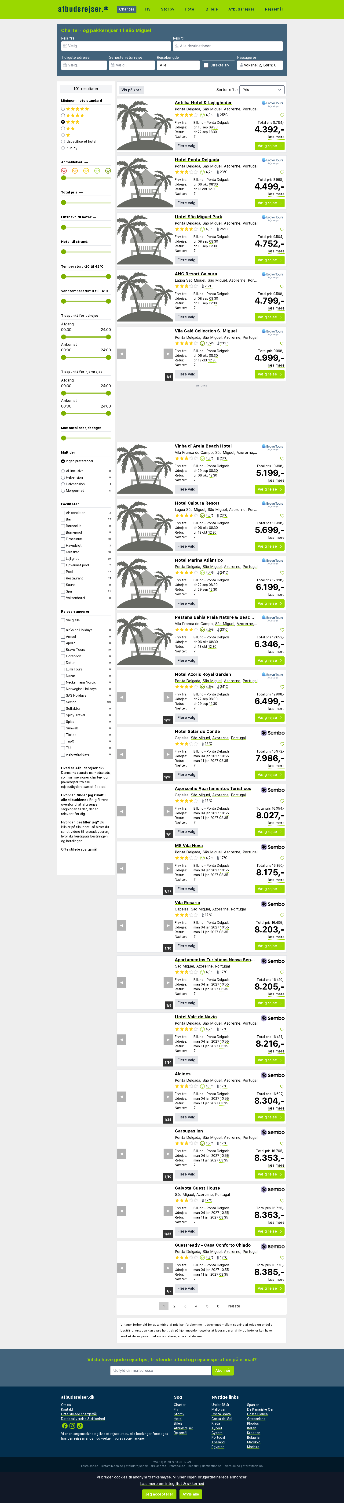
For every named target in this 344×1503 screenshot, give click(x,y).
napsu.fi (193, 1466)
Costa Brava (221, 1414)
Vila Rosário (187, 902)
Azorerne (232, 109)
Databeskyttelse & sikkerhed (83, 1419)
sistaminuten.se (112, 1466)
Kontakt (67, 1409)
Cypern (217, 1433)
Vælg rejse (267, 146)
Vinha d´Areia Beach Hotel (203, 446)
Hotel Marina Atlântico (199, 560)
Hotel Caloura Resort (197, 503)
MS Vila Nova (189, 845)
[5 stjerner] (86, 108)
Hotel (190, 9)
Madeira (253, 1447)
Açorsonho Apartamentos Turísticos (213, 788)
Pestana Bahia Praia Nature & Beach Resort (221, 617)
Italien (251, 1428)
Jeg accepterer (159, 1494)
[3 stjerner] (86, 122)
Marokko (253, 1442)
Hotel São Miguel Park (198, 216)
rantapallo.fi (177, 1466)
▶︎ (168, 353)
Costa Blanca (257, 1414)
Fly (147, 9)
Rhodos (253, 1423)
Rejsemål (274, 9)
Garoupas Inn (189, 1130)
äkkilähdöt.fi (158, 1466)
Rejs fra (67, 38)
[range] (63, 177)
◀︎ (121, 353)
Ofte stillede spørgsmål (79, 849)
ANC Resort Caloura (196, 273)
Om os (66, 1405)
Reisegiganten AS (177, 1462)
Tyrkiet (217, 1428)
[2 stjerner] (86, 128)
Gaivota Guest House (197, 1188)
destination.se (212, 1466)
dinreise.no (232, 1466)
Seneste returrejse (125, 57)
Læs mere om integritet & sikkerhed (172, 1483)
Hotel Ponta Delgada (197, 159)
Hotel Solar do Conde (197, 731)
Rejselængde (168, 57)
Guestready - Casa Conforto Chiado (213, 1245)
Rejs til (178, 38)
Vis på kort (131, 90)
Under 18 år (220, 1405)
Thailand (218, 1442)
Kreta (216, 1423)
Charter (127, 9)
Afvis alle (191, 1494)
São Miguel (212, 109)
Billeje (212, 9)
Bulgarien (254, 1437)
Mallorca (218, 1409)
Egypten (218, 1447)
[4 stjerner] (86, 115)
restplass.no (90, 1466)
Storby (168, 9)
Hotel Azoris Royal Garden (203, 674)
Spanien (253, 1405)
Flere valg (186, 146)
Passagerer (246, 57)
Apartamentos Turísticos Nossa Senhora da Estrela (229, 959)
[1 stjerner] (86, 135)
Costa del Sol (222, 1419)
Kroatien (253, 1433)
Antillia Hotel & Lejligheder (203, 102)
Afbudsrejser (241, 9)
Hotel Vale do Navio (196, 1016)
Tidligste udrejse (75, 57)
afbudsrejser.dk (137, 1466)
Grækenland (256, 1419)
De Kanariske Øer (260, 1409)
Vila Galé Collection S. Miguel (206, 330)
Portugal (250, 109)
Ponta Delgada (187, 109)
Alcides (182, 1073)
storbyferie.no (253, 1466)
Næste (234, 1306)
